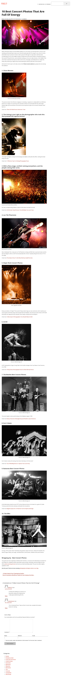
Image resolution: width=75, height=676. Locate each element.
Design (7, 656)
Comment (7, 632)
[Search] (66, 3)
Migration (8, 666)
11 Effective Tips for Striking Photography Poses (18, 161)
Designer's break (9, 657)
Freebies (49, 4)
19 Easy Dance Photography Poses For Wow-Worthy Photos (20, 369)
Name (5, 635)
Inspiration (41, 4)
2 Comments (24, 18)
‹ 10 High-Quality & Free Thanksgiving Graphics (13, 573)
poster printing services (10, 564)
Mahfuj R (10, 587)
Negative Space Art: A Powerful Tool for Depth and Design (20, 508)
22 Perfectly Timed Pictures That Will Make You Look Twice (20, 210)
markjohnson (11, 601)
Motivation (18, 18)
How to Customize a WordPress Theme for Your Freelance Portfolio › (18, 575)
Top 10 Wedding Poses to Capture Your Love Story (18, 463)
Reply (6, 596)
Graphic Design (9, 661)
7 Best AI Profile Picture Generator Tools (16, 109)
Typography (8, 672)
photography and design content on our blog (29, 568)
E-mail (33, 635)
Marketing (8, 664)
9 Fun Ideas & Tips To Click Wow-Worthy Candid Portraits (20, 258)
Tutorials (8, 671)
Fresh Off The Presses (11, 659)
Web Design (8, 674)
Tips (7, 669)
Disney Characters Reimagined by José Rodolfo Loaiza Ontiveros (21, 418)
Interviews (8, 662)
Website (20, 635)
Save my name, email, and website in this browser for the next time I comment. (24, 640)
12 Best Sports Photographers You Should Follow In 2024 (19, 317)
